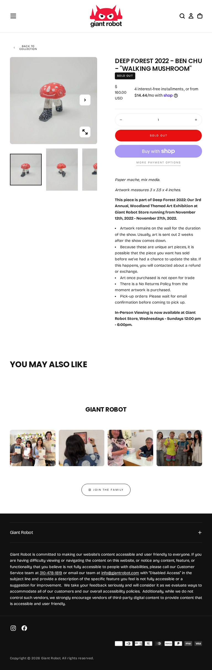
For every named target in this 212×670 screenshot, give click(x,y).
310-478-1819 (51, 573)
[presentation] (85, 132)
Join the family (108, 489)
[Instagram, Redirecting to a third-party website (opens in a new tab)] (13, 628)
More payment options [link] (158, 162)
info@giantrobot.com (120, 573)
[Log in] (191, 16)
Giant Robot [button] (21, 532)
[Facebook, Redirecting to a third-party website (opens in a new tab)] (24, 628)
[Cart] (200, 16)
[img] (119, 643)
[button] (13, 16)
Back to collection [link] (28, 47)
